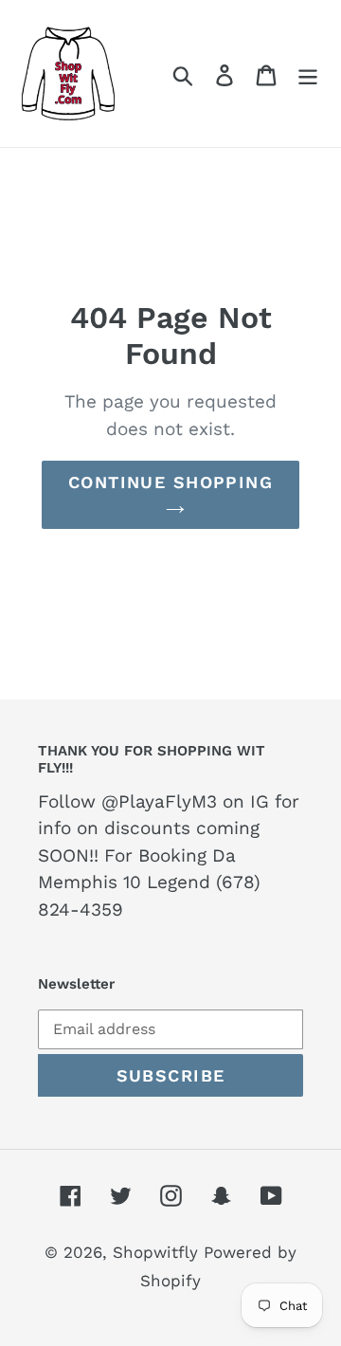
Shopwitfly (158, 1252)
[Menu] (308, 73)
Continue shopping (170, 482)
